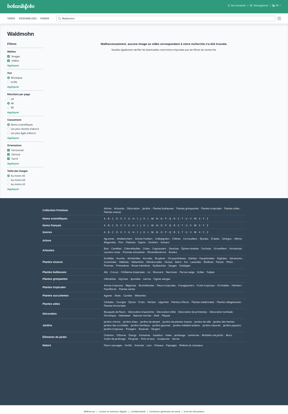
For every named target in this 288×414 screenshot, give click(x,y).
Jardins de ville (202, 321)
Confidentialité (138, 411)
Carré (14, 158)
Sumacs (165, 242)
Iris (186, 262)
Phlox (229, 262)
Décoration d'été (166, 312)
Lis (148, 272)
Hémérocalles (154, 262)
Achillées (109, 258)
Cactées (127, 295)
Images (15, 56)
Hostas (168, 262)
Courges (121, 302)
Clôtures (121, 335)
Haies (168, 335)
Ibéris (178, 262)
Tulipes (211, 272)
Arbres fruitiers (144, 238)
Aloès (118, 295)
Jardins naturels (212, 325)
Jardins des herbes (223, 321)
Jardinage (179, 335)
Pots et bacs (148, 338)
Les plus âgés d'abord (23, 133)
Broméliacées (146, 285)
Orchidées (223, 285)
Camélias (116, 248)
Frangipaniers (186, 285)
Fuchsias (206, 248)
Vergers (155, 329)
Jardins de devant (150, 321)
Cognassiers (159, 248)
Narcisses (171, 272)
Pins (120, 242)
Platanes (131, 242)
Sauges (172, 265)
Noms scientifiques (22, 124)
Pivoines (108, 265)
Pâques (166, 315)
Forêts (128, 345)
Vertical (15, 154)
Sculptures (163, 338)
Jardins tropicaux (113, 329)
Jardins (146, 208)
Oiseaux (158, 345)
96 (12, 107)
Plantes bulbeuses (163, 208)
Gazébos (158, 335)
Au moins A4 (18, 180)
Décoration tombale (221, 312)
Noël (156, 315)
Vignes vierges (162, 279)
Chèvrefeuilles (132, 248)
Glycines (123, 279)
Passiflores (110, 289)
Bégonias (131, 285)
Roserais (144, 329)
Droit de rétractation (194, 411)
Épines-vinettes (190, 248)
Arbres (108, 208)
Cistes (146, 248)
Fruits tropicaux (206, 285)
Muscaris (158, 272)
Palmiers (237, 285)
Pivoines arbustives (134, 252)
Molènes (208, 262)
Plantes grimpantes (187, 208)
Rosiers (173, 252)
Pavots (220, 262)
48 (12, 103)
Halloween (125, 315)
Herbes (151, 302)
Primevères (122, 265)
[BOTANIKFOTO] (20, 7)
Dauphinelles (206, 258)
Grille (14, 82)
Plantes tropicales (211, 208)
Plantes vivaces (112, 212)
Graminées (110, 262)
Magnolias (110, 242)
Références (89, 411)
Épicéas (204, 238)
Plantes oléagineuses (229, 302)
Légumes (163, 302)
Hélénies (124, 262)
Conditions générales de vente (164, 411)
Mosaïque (16, 77)
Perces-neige (187, 272)
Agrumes (109, 238)
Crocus (114, 272)
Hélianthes (137, 262)
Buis (106, 248)
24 (12, 99)
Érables (215, 238)
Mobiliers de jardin (212, 335)
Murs (229, 335)
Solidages (184, 265)
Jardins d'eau (130, 321)
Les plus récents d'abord (25, 129)
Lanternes (193, 335)
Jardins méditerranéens (186, 325)
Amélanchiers (124, 238)
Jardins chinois (112, 321)
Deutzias (174, 248)
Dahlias (192, 258)
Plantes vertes (127, 289)
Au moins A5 (18, 175)
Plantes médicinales (203, 302)
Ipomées (136, 279)
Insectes (139, 345)
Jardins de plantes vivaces (177, 321)
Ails (106, 272)
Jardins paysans (232, 325)
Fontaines (144, 335)
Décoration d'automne (141, 312)
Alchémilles (133, 258)
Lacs (149, 345)
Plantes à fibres (180, 302)
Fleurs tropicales (166, 285)
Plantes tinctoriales (115, 305)
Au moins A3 (18, 184)
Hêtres (238, 238)
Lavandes (195, 262)
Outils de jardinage (115, 338)
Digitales (222, 258)
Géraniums (235, 258)
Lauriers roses (112, 252)
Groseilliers (220, 248)
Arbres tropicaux (113, 285)
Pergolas (133, 338)
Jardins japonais (161, 325)
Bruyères (160, 258)
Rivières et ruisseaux (191, 345)
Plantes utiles (231, 208)
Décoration (133, 208)
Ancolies (147, 258)
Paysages (171, 345)
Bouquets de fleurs (115, 312)
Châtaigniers (162, 238)
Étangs (133, 335)
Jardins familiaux (140, 325)
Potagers (131, 329)
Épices (132, 302)
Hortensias (235, 248)
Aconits (120, 258)
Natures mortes (142, 315)
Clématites (110, 279)
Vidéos (15, 60)
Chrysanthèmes (177, 258)
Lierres (147, 279)
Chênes (176, 238)
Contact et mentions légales (113, 411)
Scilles (200, 272)
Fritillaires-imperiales (133, 272)
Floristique (110, 315)
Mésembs (140, 295)
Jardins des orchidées (116, 325)
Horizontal (17, 150)
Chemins (109, 335)
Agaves (108, 295)
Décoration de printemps (192, 312)
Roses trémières (141, 265)
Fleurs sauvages (113, 345)
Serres (176, 338)
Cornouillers (190, 238)
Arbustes (119, 208)
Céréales (109, 302)
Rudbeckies (159, 265)
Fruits (141, 302)
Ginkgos (227, 238)
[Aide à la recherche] (279, 18)
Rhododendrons (156, 252)
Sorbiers (153, 242)
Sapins (142, 242)
